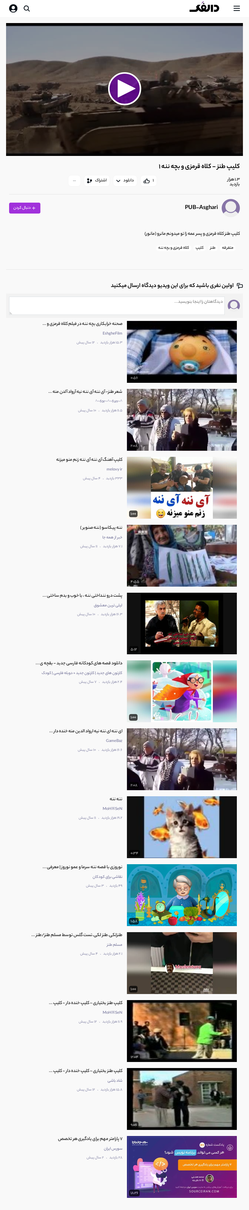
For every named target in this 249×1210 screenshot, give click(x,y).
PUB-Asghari (201, 208)
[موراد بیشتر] (74, 181)
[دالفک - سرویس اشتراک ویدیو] (209, 8)
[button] (124, 88)
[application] (124, 89)
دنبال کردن (22, 208)
